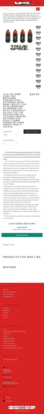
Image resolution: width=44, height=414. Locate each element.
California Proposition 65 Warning (13, 347)
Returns (5, 317)
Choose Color (7, 131)
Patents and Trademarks (10, 345)
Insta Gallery (7, 333)
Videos (5, 336)
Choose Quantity (8, 140)
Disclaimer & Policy (8, 294)
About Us (5, 289)
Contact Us (6, 308)
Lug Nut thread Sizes (9, 343)
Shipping (5, 315)
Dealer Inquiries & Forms (10, 359)
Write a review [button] (22, 235)
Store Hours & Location (9, 292)
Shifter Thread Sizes (8, 340)
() (38, 3)
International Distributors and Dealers (14, 331)
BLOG (4, 329)
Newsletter (6, 310)
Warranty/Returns (8, 338)
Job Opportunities (8, 296)
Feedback (5, 312)
